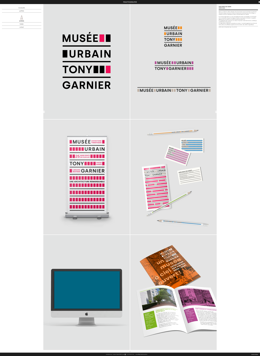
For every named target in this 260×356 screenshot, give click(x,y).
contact (22, 27)
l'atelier (22, 24)
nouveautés (21, 8)
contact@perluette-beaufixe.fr (141, 354)
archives (21, 21)
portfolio (21, 11)
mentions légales (254, 354)
